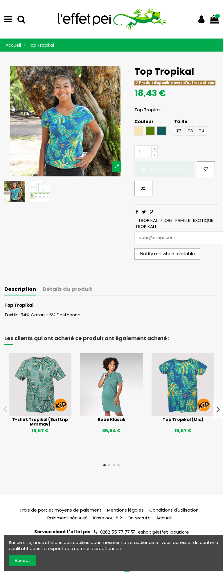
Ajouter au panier (168, 169)
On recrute (139, 518)
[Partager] (137, 212)
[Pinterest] (151, 212)
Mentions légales (125, 510)
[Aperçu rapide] (48, 413)
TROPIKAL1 (145, 226)
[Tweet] (144, 212)
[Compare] (40, 413)
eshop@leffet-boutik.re (163, 532)
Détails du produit (67, 289)
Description (20, 289)
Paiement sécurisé (67, 518)
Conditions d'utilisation (174, 510)
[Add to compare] (143, 189)
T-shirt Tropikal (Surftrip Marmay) (40, 422)
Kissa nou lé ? (107, 518)
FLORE (166, 220)
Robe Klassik (111, 419)
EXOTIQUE (203, 220)
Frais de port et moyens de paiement (61, 510)
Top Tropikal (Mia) (183, 419)
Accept (22, 560)
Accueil (164, 518)
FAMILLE (182, 220)
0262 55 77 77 (115, 532)
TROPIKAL (148, 220)
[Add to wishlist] (206, 169)
